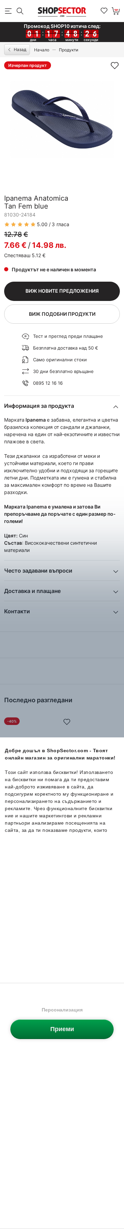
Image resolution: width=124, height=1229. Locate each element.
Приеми (62, 1029)
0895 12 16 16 (48, 383)
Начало (41, 49)
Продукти (68, 49)
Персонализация (62, 1010)
